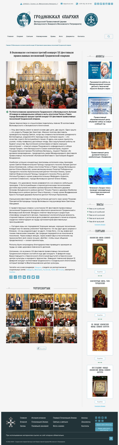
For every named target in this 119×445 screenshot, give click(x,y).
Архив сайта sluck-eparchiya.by (104, 429)
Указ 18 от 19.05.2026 (96, 221)
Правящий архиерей (39, 426)
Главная (23, 418)
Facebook (46, 270)
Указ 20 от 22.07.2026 (97, 215)
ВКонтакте (38, 270)
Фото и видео (43, 348)
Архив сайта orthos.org (104, 425)
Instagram (30, 270)
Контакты (85, 426)
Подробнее (100, 272)
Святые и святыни (60, 422)
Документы (86, 422)
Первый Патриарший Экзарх (65, 418)
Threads (61, 270)
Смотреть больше (100, 224)
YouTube (12, 272)
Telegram (38, 267)
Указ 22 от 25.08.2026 (97, 212)
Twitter (53, 270)
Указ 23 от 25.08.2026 (96, 208)
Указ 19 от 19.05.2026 (96, 218)
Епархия (23, 422)
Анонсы (84, 418)
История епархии (38, 418)
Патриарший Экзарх (39, 422)
